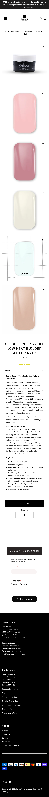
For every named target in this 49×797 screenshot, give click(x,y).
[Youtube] (10, 782)
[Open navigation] (7, 18)
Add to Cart (24, 503)
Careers (5, 738)
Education (6, 741)
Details (7, 370)
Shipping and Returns (10, 745)
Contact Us (6, 734)
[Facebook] (3, 782)
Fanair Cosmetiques (24, 789)
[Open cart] (45, 18)
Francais (24, 584)
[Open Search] (41, 18)
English (15, 584)
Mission (5, 731)
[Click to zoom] (43, 46)
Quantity (24, 510)
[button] (24, 364)
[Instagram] (6, 782)
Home (4, 31)
